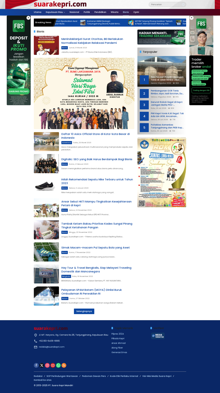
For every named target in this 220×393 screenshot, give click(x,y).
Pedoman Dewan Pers (94, 376)
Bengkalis (66, 276)
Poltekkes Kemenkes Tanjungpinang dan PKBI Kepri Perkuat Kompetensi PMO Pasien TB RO (167, 126)
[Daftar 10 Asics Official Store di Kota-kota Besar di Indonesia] (46, 141)
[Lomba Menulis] (161, 172)
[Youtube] (52, 365)
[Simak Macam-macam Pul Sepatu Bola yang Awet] (46, 252)
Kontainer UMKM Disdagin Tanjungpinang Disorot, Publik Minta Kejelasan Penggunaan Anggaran (87, 22)
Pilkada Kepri (117, 338)
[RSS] (64, 365)
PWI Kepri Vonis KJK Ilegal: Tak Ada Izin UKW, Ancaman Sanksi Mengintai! (167, 115)
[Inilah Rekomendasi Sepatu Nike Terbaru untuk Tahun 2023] (46, 185)
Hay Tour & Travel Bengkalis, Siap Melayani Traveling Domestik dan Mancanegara (96, 269)
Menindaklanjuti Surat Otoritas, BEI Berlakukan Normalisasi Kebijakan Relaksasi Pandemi (92, 41)
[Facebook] (36, 365)
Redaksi (38, 376)
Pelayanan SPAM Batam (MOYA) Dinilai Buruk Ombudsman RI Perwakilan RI (91, 291)
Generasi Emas (119, 352)
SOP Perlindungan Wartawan (62, 376)
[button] (183, 4)
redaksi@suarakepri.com (52, 346)
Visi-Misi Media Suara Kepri (156, 376)
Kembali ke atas (42, 380)
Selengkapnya (84, 311)
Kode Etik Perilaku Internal (124, 376)
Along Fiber (117, 347)
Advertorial (66, 142)
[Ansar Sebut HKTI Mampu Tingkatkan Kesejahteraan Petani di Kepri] (46, 207)
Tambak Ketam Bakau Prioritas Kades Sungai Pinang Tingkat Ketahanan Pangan (96, 225)
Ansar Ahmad (118, 343)
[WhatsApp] (58, 365)
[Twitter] (41, 365)
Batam (65, 298)
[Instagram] (47, 365)
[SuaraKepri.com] (60, 4)
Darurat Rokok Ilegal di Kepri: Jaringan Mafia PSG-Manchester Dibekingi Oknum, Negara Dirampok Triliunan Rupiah (167, 103)
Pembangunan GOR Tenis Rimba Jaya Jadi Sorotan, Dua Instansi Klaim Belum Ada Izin (167, 92)
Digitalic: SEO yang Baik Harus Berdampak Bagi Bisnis (96, 159)
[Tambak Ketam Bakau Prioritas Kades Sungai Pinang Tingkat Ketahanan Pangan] (46, 229)
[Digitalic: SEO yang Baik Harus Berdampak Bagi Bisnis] (46, 163)
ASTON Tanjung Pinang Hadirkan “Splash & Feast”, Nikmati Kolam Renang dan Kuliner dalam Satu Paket (137, 22)
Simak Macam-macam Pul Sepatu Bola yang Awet (95, 247)
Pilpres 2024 (117, 333)
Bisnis (64, 47)
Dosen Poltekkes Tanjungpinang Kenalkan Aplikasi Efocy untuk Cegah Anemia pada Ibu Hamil (184, 22)
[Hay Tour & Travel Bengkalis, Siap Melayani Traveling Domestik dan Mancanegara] (46, 274)
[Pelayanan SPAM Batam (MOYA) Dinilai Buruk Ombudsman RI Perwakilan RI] (46, 296)
